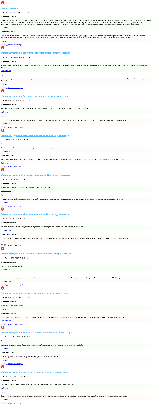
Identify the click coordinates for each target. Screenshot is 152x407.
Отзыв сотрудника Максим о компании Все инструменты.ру (35, 135)
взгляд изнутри (9, 8)
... (1, 405)
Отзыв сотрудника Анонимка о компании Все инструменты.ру (36, 332)
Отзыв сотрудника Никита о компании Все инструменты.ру (35, 293)
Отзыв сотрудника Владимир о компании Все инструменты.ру (36, 253)
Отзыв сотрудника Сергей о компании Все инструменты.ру (34, 372)
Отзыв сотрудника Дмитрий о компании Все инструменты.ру (35, 52)
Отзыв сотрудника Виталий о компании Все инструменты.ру (35, 96)
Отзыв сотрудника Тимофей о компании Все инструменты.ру (35, 174)
